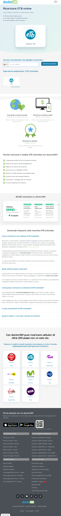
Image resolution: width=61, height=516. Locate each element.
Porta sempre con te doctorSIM (18, 413)
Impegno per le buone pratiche (40, 469)
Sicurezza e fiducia (37, 472)
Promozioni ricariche (8, 437)
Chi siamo (34, 487)
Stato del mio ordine (37, 463)
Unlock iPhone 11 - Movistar (12, 481)
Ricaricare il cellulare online (42, 115)
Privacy (22, 511)
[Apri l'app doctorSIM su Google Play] (26, 425)
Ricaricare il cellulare (30, 141)
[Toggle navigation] (55, 2)
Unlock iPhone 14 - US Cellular (13, 475)
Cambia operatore (15, 86)
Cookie (37, 511)
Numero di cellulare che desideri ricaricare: (23, 60)
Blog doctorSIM (36, 484)
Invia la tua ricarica (49, 64)
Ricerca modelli (7, 463)
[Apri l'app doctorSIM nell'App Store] (10, 425)
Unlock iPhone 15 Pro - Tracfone (13, 478)
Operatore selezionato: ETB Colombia (20, 71)
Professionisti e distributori (39, 478)
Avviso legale (29, 511)
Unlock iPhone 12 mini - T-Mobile (13, 472)
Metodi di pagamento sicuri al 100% (41, 475)
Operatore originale (8, 469)
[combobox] (6, 64)
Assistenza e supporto (38, 466)
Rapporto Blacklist (8, 466)
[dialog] (5, 515)
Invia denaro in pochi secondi (17, 115)
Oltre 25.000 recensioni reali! (39, 490)
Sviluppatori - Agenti (39, 481)
